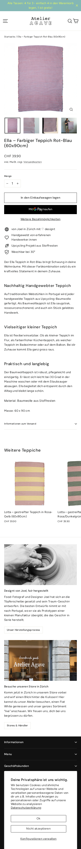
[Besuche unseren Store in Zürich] (40, 660)
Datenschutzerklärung (26, 807)
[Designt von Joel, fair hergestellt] (40, 564)
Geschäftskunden (16, 766)
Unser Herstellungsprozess (23, 630)
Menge (7, 176)
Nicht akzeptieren (38, 828)
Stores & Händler (17, 725)
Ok (38, 818)
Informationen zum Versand (20, 423)
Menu (8, 754)
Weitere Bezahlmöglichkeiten (40, 219)
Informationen (13, 742)
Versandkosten (32, 162)
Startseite (9, 36)
